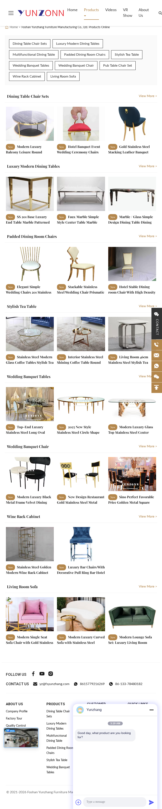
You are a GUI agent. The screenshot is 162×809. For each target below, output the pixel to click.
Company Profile (16, 711)
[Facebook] (33, 674)
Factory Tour (14, 718)
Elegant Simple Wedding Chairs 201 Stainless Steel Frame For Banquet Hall (28, 292)
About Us (144, 13)
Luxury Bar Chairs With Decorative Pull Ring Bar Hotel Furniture (81, 572)
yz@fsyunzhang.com (54, 684)
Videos (111, 10)
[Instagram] (50, 674)
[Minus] (151, 709)
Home (72, 10)
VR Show (127, 13)
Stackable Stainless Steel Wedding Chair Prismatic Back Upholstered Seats (80, 292)
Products (91, 10)
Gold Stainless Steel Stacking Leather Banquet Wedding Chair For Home (129, 151)
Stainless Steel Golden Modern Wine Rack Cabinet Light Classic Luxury (28, 572)
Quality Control (16, 725)
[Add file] (78, 802)
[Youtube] (42, 674)
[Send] (151, 802)
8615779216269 (92, 684)
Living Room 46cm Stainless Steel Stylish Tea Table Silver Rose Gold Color (130, 362)
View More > (148, 96)
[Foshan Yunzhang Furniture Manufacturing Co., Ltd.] (41, 13)
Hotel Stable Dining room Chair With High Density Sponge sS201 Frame (131, 292)
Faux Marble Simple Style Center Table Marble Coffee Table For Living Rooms (81, 222)
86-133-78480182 (128, 684)
